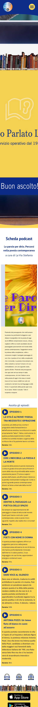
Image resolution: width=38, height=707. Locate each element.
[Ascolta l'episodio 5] (5, 570)
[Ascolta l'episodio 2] (5, 453)
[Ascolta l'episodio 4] (5, 532)
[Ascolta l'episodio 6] (5, 615)
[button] (32, 7)
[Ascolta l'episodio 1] (5, 412)
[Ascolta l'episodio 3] (5, 497)
